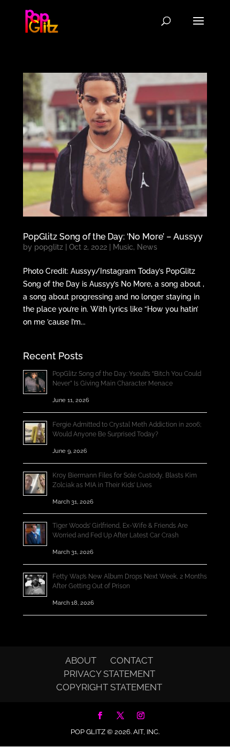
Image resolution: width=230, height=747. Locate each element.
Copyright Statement (109, 687)
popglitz (48, 247)
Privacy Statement (109, 673)
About (80, 660)
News (147, 247)
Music (123, 247)
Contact (131, 660)
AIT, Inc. (145, 732)
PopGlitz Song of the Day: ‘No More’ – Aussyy (113, 237)
